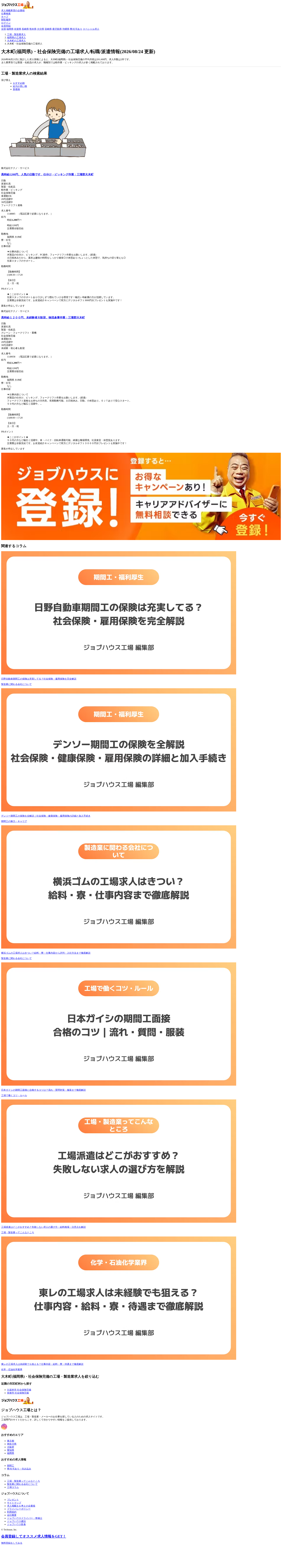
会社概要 (11, 1515)
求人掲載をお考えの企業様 (21, 1506)
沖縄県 (65, 29)
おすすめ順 (19, 83)
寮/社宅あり (76, 29)
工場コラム (13, 1487)
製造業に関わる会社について (22, 1484)
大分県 (40, 29)
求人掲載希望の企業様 (13, 10)
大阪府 (10, 1447)
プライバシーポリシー (19, 1509)
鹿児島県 (57, 29)
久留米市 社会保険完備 (19, 1390)
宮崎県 (48, 29)
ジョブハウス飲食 (16, 1524)
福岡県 (10, 29)
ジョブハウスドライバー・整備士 (24, 1518)
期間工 (10, 1465)
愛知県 (10, 1450)
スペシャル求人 (91, 29)
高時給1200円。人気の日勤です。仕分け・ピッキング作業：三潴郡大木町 (47, 174)
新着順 (16, 89)
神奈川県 (11, 1444)
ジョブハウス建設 (16, 1521)
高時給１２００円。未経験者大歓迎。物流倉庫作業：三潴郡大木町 (43, 317)
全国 (3, 29)
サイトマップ (14, 1503)
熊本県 (32, 29)
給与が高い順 (20, 86)
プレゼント (13, 1499)
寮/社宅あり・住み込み (19, 1468)
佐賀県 (17, 29)
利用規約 (11, 1512)
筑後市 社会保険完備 (18, 1393)
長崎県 (25, 29)
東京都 (10, 1441)
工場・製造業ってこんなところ (23, 1481)
